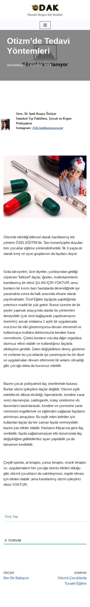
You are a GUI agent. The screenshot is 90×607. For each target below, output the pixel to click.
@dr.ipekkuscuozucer (47, 128)
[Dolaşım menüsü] (45, 25)
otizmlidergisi (16, 65)
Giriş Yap (11, 516)
